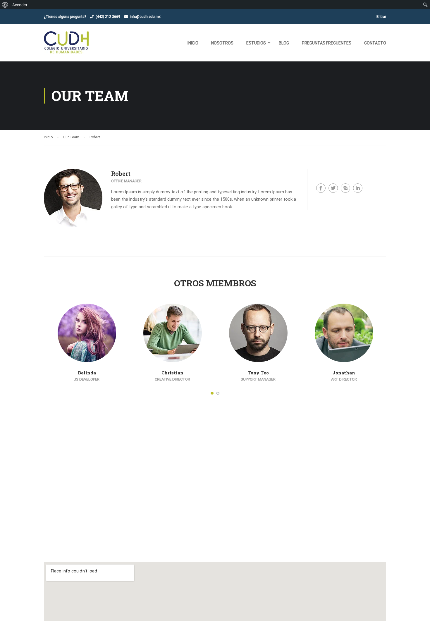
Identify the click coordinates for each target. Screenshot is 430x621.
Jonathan (344, 373)
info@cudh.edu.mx (145, 17)
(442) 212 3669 (108, 17)
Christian (172, 373)
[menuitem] (5, 4)
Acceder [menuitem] (19, 4)
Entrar (381, 17)
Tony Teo (258, 373)
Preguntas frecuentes (326, 43)
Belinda (87, 373)
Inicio (193, 43)
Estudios (256, 43)
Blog (284, 43)
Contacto (375, 43)
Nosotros (222, 43)
